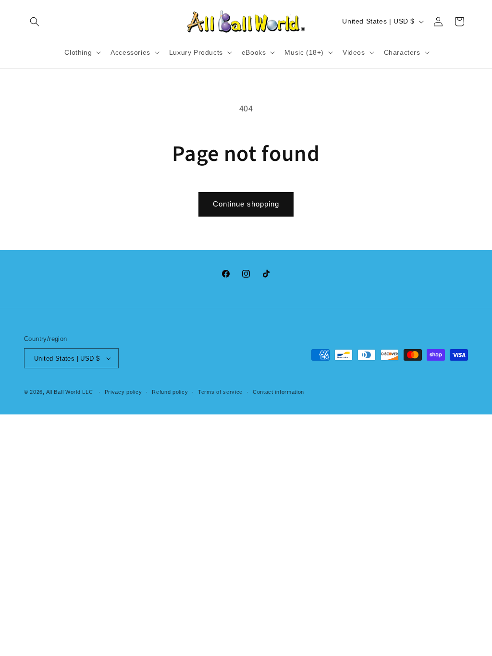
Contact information (278, 392)
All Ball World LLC (69, 392)
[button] (34, 21)
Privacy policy (123, 392)
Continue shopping (246, 204)
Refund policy (170, 392)
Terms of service (220, 392)
